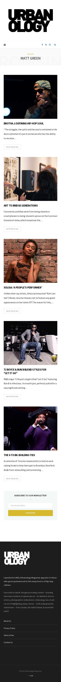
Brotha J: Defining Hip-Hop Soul (24, 123)
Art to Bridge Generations (21, 205)
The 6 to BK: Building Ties (19, 455)
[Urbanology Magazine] (30, 20)
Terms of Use (9, 635)
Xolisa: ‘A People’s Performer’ (23, 287)
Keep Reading (12, 147)
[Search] (55, 44)
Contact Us (8, 642)
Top (31, 676)
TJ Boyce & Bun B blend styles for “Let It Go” (25, 371)
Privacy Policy (9, 628)
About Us (7, 621)
